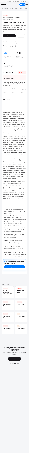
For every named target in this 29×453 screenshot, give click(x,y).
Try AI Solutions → (14, 266)
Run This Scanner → (9, 35)
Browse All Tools (14, 363)
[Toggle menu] (27, 4)
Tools (3, 8)
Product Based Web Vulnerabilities (13, 8)
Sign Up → (22, 4)
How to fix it (21, 35)
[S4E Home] (3, 4)
